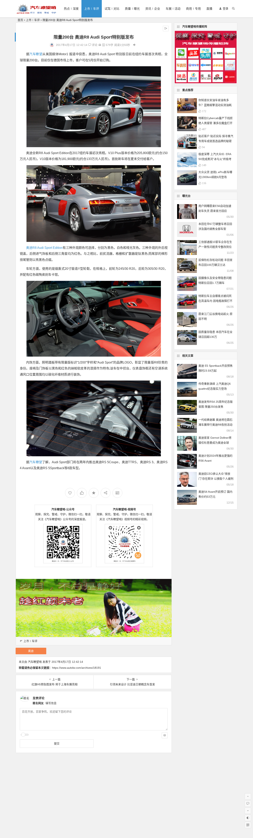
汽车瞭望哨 (35, 661)
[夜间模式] (248, 818)
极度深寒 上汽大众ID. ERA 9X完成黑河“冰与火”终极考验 (214, 159)
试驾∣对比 (112, 8)
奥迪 (31, 650)
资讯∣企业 (152, 8)
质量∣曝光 (132, 8)
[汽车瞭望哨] (36, 12)
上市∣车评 (91, 8)
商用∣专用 (193, 8)
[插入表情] (165, 735)
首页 (20, 20)
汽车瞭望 (35, 54)
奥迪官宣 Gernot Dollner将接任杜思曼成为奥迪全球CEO (214, 442)
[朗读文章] (134, 45)
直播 (209, 8)
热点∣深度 (71, 8)
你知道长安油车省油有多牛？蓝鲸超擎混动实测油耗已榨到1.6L (215, 105)
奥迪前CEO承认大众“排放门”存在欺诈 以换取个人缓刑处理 (215, 478)
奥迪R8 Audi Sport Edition (44, 247)
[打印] (99, 44)
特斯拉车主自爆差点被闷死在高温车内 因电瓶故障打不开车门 (215, 300)
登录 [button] (225, 8)
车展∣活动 (173, 8)
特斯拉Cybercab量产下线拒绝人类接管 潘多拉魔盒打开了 (215, 123)
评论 (94, 44)
